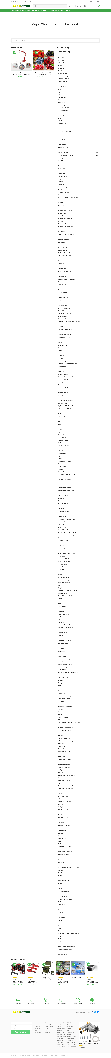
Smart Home (77, 142)
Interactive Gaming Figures (77, 577)
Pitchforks (77, 635)
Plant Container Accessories (77, 733)
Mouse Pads (77, 661)
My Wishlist (48, 1025)
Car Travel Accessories (77, 255)
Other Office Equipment (77, 698)
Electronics (77, 94)
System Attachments (77, 886)
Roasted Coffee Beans (77, 530)
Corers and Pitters (77, 353)
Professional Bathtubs (77, 767)
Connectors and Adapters (77, 329)
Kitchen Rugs (77, 202)
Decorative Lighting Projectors (77, 377)
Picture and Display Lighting (77, 727)
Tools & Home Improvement (78, 155)
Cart (46, 1030)
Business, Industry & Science (78, 76)
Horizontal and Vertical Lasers (77, 553)
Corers (77, 350)
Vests (77, 859)
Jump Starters (77, 588)
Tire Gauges (77, 904)
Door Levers (77, 395)
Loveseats (77, 622)
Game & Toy (77, 102)
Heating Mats (77, 548)
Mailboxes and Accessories (77, 627)
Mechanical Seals (77, 643)
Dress (77, 398)
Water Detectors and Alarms (77, 944)
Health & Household (77, 107)
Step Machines (77, 873)
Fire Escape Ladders (77, 445)
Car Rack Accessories (77, 250)
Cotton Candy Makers (77, 361)
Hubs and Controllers (77, 561)
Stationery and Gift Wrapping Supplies (77, 867)
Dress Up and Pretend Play (77, 400)
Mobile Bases (77, 651)
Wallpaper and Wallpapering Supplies (77, 933)
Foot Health (77, 472)
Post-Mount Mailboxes (77, 751)
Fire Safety (77, 450)
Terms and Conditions (37, 1025)
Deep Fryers (77, 382)
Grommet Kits (77, 522)
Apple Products (77, 57)
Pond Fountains (77, 746)
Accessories (77, 55)
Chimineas (77, 295)
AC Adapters (77, 163)
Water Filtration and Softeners (77, 946)
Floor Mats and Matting (77, 461)
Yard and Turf (15, 10)
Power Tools (25, 10)
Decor (77, 89)
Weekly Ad (92, 1)
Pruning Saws (77, 770)
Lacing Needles (77, 606)
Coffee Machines (77, 305)
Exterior (77, 429)
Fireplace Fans (77, 453)
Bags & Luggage (77, 73)
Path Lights (77, 712)
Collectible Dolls (77, 316)
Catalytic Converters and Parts (77, 279)
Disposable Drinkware (77, 384)
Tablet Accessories (77, 891)
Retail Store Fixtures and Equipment (77, 791)
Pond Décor (77, 743)
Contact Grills (77, 340)
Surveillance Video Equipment (77, 659)
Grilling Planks (77, 516)
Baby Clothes (77, 71)
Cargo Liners (77, 260)
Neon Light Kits (77, 669)
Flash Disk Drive (77, 97)
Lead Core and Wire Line (77, 466)
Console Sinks (77, 332)
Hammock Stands (77, 543)
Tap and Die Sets (77, 896)
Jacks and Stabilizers (77, 582)
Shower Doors (77, 830)
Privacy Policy (38, 1028)
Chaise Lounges (77, 292)
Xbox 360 (77, 680)
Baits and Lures (77, 213)
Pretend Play (77, 603)
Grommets (77, 524)
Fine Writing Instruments (77, 443)
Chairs (77, 282)
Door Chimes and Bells (77, 387)
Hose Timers (77, 556)
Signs (77, 841)
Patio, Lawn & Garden (77, 135)
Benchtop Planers (77, 237)
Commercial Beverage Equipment (77, 319)
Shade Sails (77, 820)
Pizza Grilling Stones (77, 511)
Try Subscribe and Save (77, 846)
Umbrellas (77, 822)
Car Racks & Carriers (77, 81)
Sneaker (77, 150)
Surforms (77, 878)
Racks (77, 778)
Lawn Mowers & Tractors (77, 129)
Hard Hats (77, 545)
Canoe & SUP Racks (77, 78)
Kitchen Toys (77, 598)
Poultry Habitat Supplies (77, 759)
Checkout (47, 1028)
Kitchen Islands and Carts (77, 596)
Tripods (77, 920)
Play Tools (77, 601)
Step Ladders (77, 870)
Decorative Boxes (77, 374)
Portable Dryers (77, 749)
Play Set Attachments (77, 738)
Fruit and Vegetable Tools (77, 479)
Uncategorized (77, 158)
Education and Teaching (77, 408)
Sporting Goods (53, 10)
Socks (77, 857)
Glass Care (77, 501)
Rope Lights (77, 569)
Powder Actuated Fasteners (77, 762)
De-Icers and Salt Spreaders (77, 369)
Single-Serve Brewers (77, 308)
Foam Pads (77, 469)
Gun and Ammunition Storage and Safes (77, 535)
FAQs (98, 1)
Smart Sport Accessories (77, 851)
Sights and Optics (77, 838)
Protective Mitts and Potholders (77, 519)
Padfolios (77, 709)
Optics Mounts (77, 691)
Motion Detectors (77, 656)
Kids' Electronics (77, 403)
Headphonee (77, 358)
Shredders (77, 836)
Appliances (43, 10)
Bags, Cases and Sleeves (77, 210)
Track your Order (49, 1026)
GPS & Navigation (77, 105)
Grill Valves (77, 514)
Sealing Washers (77, 807)
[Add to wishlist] (22, 51)
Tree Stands (77, 917)
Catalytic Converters (77, 276)
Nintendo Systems (77, 677)
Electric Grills (77, 411)
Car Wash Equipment (77, 258)
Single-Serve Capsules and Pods (77, 532)
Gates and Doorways (77, 495)
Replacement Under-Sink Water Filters (77, 785)
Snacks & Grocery (77, 147)
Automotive (77, 65)
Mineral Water (77, 648)
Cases (77, 274)
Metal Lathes (77, 646)
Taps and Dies (77, 638)
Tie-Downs (77, 184)
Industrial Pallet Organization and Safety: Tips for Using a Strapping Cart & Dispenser (71, 1042)
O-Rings (77, 683)
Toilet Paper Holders (77, 907)
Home (12, 16)
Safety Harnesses (77, 796)
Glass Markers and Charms (77, 503)
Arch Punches (77, 205)
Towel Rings (77, 909)
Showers (77, 833)
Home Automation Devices (77, 390)
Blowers (77, 245)
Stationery (77, 865)
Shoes (77, 290)
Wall (77, 925)
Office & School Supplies (77, 131)
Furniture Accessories (77, 485)
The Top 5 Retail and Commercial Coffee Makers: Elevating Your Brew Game (61, 1038)
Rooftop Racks (77, 139)
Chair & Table (77, 86)
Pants (77, 421)
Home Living (77, 115)
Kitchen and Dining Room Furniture (77, 287)
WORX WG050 (60, 1032)
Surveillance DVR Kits (77, 880)
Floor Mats (77, 263)
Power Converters (77, 166)
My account (38, 1023)
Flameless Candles (77, 440)
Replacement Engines (77, 780)
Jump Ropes (77, 179)
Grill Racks (77, 508)
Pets (77, 720)
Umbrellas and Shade (77, 923)
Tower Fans (77, 912)
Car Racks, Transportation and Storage (77, 253)
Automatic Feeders (77, 208)
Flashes (77, 458)
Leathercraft (77, 611)
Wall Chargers (77, 931)
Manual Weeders (77, 632)
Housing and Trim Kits (77, 559)
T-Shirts (77, 888)
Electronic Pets (77, 416)
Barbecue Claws (77, 221)
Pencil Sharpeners (77, 717)
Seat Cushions (77, 815)
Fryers (77, 482)
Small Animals (77, 844)
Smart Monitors (77, 849)
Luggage (77, 181)
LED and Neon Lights (77, 614)
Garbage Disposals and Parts (77, 490)
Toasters (77, 348)
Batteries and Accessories (77, 229)
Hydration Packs (77, 176)
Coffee (77, 303)
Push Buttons (77, 772)
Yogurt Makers (77, 366)
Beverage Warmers (77, 239)
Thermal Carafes (77, 311)
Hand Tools (34, 10)
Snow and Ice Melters (77, 854)
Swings (77, 883)
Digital (77, 92)
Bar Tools (77, 216)
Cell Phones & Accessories (77, 84)
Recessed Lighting (77, 392)
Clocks (77, 300)
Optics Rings (77, 693)
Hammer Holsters (77, 540)
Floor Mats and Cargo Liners (77, 337)
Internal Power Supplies (77, 580)
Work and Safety (77, 954)
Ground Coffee (77, 527)
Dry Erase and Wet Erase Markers (77, 406)
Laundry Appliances (77, 609)
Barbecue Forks (77, 224)
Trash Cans (77, 915)
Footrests (77, 477)
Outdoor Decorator (77, 704)
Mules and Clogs (77, 667)
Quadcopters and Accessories (77, 775)
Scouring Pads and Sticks (77, 801)
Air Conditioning (77, 187)
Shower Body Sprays (77, 828)
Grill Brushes (77, 506)
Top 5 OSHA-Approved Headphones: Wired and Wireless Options (71, 1032)
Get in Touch (38, 1032)
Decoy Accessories (77, 379)
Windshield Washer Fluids (77, 949)
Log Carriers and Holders (77, 456)
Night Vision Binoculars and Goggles (77, 672)
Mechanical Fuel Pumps (77, 640)
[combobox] (50, 6)
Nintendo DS (77, 675)
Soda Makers (77, 342)
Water (77, 941)
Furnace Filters (77, 435)
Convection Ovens (77, 345)
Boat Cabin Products (77, 247)
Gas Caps (77, 493)
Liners (77, 619)
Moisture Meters (77, 654)
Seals (77, 685)
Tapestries (77, 725)
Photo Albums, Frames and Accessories (77, 722)
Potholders (77, 754)
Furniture (77, 100)
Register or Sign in (91, 6)
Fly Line (77, 464)
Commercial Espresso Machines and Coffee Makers (77, 324)
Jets (77, 585)
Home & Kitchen (77, 113)
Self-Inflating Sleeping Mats (77, 817)
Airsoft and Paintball (77, 192)
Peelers (77, 714)
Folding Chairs (77, 284)
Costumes (77, 355)
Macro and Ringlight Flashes (77, 625)
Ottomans (77, 701)
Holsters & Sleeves (77, 110)
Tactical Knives (77, 894)
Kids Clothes (77, 121)
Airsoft (77, 189)
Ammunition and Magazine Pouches (77, 197)
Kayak (77, 118)
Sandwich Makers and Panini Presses (77, 363)
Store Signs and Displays (77, 271)
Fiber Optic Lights (77, 437)
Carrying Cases (77, 268)
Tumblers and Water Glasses (77, 234)
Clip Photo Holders (77, 297)
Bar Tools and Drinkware (77, 218)
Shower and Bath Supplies (77, 825)
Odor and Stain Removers (77, 688)
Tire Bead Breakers (77, 902)
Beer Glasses (77, 231)
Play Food (77, 735)
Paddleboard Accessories (77, 706)
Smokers (77, 414)
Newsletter (48, 1023)
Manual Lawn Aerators (77, 630)
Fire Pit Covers (77, 448)
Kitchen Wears (78, 125)
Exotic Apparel (77, 419)
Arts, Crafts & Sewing (77, 63)
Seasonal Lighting (77, 809)
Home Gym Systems (77, 551)
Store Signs (77, 875)
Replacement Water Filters (77, 788)
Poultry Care (77, 756)
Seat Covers (77, 812)
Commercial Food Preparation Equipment (77, 321)
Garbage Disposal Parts (77, 487)
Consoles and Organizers (77, 334)
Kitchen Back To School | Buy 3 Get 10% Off (77, 590)
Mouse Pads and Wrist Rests (77, 664)
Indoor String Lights (77, 567)
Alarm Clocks (77, 195)
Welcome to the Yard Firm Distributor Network (21, 1)
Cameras (77, 171)
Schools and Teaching (77, 799)
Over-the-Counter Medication (77, 474)
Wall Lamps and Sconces (77, 730)
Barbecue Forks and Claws (77, 226)
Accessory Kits (77, 168)
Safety (77, 793)
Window (77, 928)
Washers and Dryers (77, 939)
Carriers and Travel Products (77, 266)
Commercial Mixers (77, 326)
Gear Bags (77, 498)
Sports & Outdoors (78, 152)
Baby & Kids (77, 68)
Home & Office (64, 10)
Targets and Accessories (77, 899)
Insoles (77, 574)
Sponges (77, 804)
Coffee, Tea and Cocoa (77, 313)
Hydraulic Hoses (77, 564)
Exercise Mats (77, 173)
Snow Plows (77, 371)
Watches (77, 160)
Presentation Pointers (77, 764)
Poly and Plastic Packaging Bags (77, 741)
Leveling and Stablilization (77, 617)
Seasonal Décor (77, 593)
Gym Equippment (77, 537)
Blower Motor (77, 242)
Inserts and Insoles (77, 572)
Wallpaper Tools (77, 936)
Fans (77, 432)
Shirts (77, 424)
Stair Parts (77, 862)
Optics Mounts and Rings (77, 696)
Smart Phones (77, 144)
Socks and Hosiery (77, 427)
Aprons (77, 200)
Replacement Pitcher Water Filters (77, 783)
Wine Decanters (77, 952)
